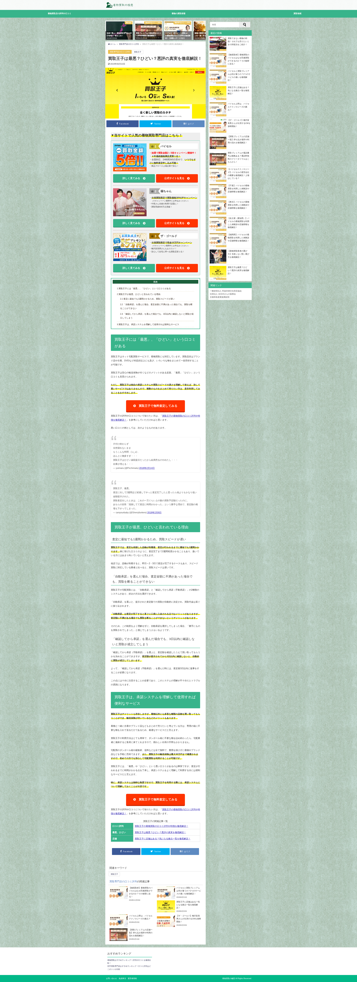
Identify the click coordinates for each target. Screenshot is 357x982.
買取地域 (297, 13)
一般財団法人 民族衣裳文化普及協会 (226, 291)
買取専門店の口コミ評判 (120, 52)
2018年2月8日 (154, 512)
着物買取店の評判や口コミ (59, 13)
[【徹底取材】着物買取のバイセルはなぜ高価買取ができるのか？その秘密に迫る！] (131, 894)
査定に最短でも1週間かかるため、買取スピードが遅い (147, 299)
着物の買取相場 (178, 13)
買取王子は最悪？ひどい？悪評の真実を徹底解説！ (160, 832)
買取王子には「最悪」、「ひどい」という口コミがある (144, 288)
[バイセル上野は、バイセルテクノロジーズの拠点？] (131, 921)
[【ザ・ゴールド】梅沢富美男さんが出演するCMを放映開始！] (179, 921)
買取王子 (137, 52)
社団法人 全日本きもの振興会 (223, 294)
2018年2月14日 (147, 468)
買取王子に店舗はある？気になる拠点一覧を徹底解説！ (162, 838)
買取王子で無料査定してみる (158, 405)
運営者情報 (132, 978)
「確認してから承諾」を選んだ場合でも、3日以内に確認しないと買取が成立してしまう (157, 316)
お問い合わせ (111, 978)
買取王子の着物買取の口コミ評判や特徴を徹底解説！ (161, 826)
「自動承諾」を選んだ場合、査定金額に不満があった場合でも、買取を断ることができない (156, 306)
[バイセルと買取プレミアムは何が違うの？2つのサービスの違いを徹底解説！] (179, 893)
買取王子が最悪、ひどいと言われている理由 (138, 294)
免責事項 (122, 978)
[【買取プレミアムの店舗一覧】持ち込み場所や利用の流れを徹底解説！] (131, 935)
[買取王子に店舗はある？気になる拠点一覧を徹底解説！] (179, 907)
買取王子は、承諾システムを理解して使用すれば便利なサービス (148, 324)
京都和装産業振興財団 (219, 297)
